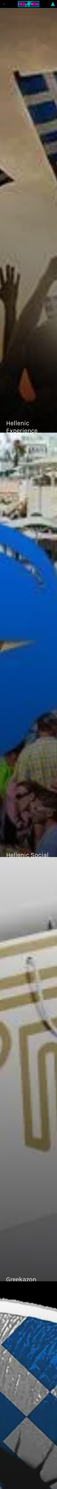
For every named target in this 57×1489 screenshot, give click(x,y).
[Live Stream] (52, 4)
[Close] (4, 4)
